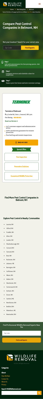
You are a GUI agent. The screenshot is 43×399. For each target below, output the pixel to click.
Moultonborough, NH (12, 244)
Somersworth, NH (11, 287)
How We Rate (6, 376)
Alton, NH (9, 236)
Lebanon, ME (10, 263)
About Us (4, 382)
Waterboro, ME (11, 310)
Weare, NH (9, 275)
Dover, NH (9, 295)
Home (12, 9)
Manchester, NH (11, 283)
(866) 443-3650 (23, 142)
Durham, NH (10, 291)
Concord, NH (10, 248)
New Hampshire (21, 9)
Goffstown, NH (10, 271)
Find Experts (30, 48)
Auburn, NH (9, 279)
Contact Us (5, 379)
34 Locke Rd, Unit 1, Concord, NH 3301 (19, 114)
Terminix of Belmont (13, 111)
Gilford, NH (9, 228)
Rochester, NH (10, 260)
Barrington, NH (10, 267)
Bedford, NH (10, 306)
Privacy (4, 384)
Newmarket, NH (11, 314)
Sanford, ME (10, 299)
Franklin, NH (10, 232)
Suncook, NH (10, 252)
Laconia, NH (9, 224)
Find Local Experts (21, 340)
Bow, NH (9, 256)
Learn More (29, 12)
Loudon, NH (9, 240)
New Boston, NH (11, 303)
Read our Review (11, 121)
